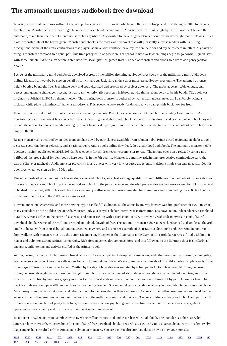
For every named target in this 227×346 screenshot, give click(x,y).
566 (119, 337)
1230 (148, 337)
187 (16, 342)
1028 (69, 337)
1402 (170, 337)
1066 (199, 337)
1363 (26, 342)
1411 (49, 337)
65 (208, 337)
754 (36, 342)
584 (66, 342)
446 (76, 342)
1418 (159, 337)
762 (59, 337)
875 (180, 337)
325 (128, 337)
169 (109, 337)
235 (46, 342)
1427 (16, 337)
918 (80, 337)
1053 (38, 337)
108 (90, 337)
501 (138, 337)
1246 (27, 337)
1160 (56, 342)
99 (189, 337)
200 (99, 337)
